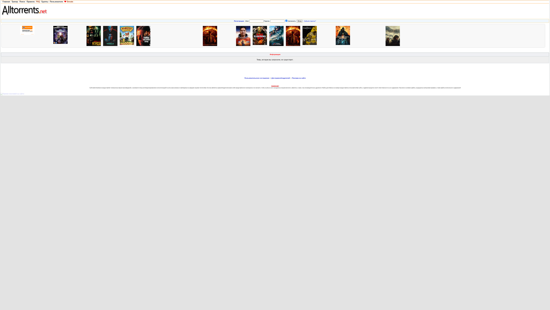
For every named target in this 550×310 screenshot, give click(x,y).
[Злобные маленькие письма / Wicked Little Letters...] (410, 35)
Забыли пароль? (310, 21)
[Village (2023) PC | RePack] (360, 35)
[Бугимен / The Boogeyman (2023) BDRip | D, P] (194, 35)
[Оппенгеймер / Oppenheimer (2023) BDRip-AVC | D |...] (293, 35)
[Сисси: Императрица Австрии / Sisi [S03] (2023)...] (44, 35)
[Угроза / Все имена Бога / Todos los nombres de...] (94, 35)
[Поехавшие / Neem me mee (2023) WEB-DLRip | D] (377, 35)
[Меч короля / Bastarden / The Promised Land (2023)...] (11, 35)
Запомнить (292, 21)
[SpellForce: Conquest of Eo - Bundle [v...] (343, 35)
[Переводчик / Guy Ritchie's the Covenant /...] (393, 35)
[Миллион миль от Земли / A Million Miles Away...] (244, 35)
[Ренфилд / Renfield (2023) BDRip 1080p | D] (111, 35)
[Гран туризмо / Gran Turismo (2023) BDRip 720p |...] (277, 35)
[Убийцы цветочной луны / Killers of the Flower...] (144, 35)
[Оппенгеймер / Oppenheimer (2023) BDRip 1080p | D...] (210, 35)
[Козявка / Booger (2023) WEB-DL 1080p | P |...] (227, 35)
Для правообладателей (280, 78)
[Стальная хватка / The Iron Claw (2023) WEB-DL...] (161, 35)
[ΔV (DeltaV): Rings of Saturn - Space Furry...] (310, 35)
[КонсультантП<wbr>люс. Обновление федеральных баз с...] (28, 35)
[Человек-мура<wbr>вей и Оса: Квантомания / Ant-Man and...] (61, 35)
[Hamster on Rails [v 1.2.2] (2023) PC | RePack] (127, 35)
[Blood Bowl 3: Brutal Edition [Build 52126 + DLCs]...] (260, 35)
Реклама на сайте (299, 78)
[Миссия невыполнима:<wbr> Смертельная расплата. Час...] (177, 35)
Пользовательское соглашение (256, 78)
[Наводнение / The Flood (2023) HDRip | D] (77, 35)
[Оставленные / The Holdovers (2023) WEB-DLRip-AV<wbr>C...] (327, 35)
